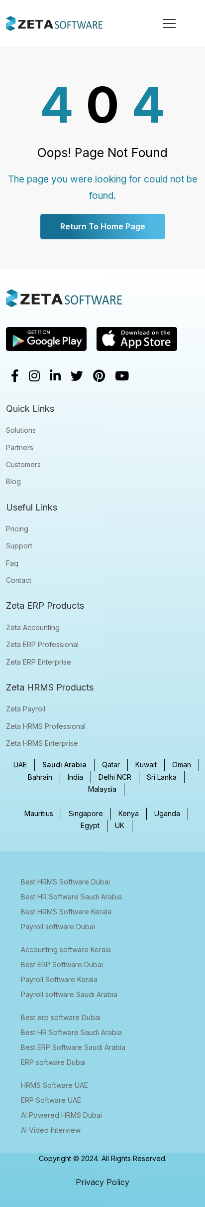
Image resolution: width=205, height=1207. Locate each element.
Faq (12, 563)
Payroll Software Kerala (59, 979)
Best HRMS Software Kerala (66, 911)
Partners (19, 447)
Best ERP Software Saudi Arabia (73, 1047)
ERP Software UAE (51, 1100)
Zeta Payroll (25, 708)
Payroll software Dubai (58, 926)
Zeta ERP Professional (42, 644)
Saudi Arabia (64, 764)
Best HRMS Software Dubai (65, 881)
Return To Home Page (102, 226)
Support (19, 545)
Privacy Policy (102, 1182)
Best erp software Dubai (61, 1017)
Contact (18, 580)
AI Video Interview (51, 1130)
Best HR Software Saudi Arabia (71, 896)
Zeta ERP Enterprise (38, 662)
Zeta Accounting (33, 627)
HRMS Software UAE (54, 1085)
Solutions (21, 430)
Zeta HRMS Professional (46, 726)
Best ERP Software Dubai (62, 964)
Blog (13, 481)
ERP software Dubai (53, 1062)
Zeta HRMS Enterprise (42, 743)
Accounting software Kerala (66, 949)
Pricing (17, 528)
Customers (23, 464)
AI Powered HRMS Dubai (61, 1115)
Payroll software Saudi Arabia (69, 994)
